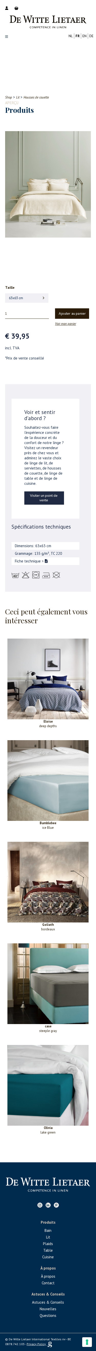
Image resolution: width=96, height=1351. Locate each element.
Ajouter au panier (72, 313)
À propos (48, 1276)
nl (71, 36)
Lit (48, 1237)
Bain (48, 1230)
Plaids (48, 1243)
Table (48, 1250)
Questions (48, 1315)
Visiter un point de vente (44, 498)
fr (78, 36)
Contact (48, 1282)
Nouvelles (48, 1308)
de (91, 36)
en (84, 36)
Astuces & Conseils (48, 1302)
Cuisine (48, 1256)
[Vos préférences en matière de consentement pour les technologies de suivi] (87, 1342)
